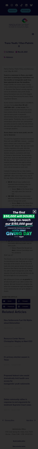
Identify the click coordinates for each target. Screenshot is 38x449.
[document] (19, 224)
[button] (34, 211)
